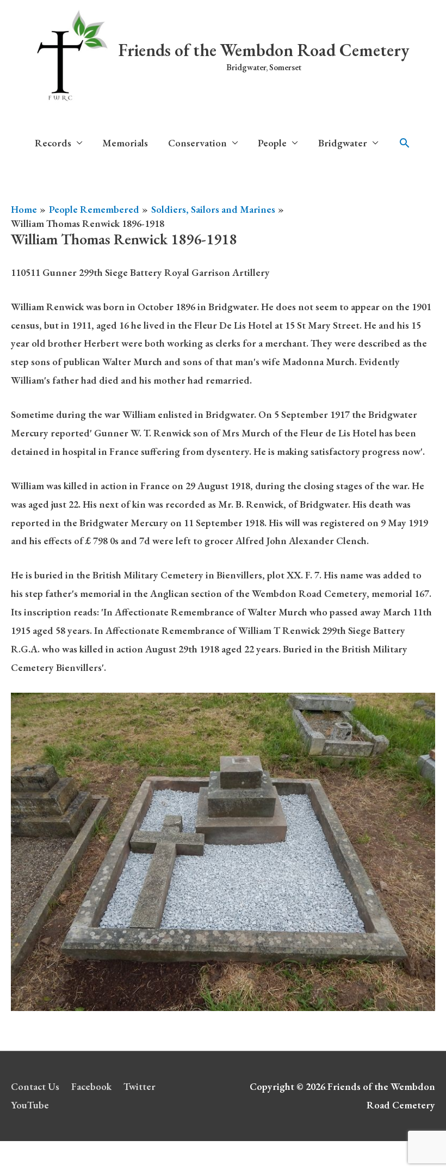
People (272, 143)
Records (53, 143)
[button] (404, 143)
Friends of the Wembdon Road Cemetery (264, 50)
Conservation (197, 143)
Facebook (91, 1086)
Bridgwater (342, 143)
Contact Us (35, 1086)
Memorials (125, 143)
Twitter (139, 1086)
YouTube (30, 1105)
